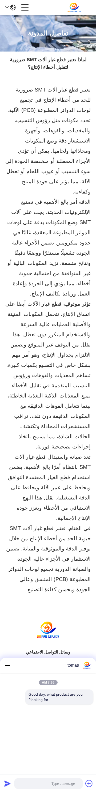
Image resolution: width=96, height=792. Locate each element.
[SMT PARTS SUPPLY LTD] (74, 7)
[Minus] (7, 665)
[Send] (7, 783)
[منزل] (48, 636)
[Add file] (89, 783)
